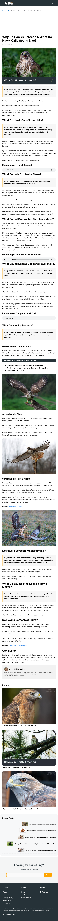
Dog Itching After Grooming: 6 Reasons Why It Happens (41, 850)
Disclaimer (6, 903)
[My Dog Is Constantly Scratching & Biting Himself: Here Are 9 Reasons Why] (10, 843)
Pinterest (45, 892)
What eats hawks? (15, 507)
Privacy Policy (8, 898)
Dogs (23, 892)
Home (3, 10)
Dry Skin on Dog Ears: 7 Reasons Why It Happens (42, 824)
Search (48, 875)
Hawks (8, 10)
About (5, 892)
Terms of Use (7, 900)
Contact (6, 895)
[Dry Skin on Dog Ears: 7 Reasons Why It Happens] (25, 824)
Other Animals (26, 898)
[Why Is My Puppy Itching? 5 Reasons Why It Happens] (22, 830)
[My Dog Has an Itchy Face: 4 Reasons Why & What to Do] (21, 837)
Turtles (23, 895)
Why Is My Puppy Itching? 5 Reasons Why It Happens (41, 830)
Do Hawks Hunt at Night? (18, 646)
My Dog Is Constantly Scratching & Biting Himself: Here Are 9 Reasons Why (35, 844)
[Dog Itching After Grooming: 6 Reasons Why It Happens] (21, 850)
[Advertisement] (29, 23)
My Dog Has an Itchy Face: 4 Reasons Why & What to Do (40, 837)
